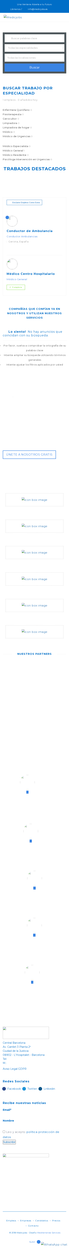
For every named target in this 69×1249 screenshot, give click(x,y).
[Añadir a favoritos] (12, 249)
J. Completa (16, 287)
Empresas (25, 1220)
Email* (7, 1109)
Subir (32, 1241)
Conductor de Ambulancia (30, 231)
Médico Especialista (17, 146)
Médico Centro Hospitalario (31, 274)
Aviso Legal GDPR (14, 1068)
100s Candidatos (18, 563)
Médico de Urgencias (18, 136)
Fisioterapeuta (13, 114)
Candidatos (41, 1220)
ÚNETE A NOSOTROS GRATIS (29, 454)
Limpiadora (11, 123)
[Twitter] (56, 9)
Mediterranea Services (49, 1232)
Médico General (14, 150)
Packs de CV (15, 590)
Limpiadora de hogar (17, 127)
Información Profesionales (26, 537)
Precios (56, 1220)
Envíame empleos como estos (26, 202)
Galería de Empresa (20, 616)
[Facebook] (52, 9)
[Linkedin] (60, 9)
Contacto (33, 1225)
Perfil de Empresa (19, 510)
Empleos (11, 1220)
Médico (9, 131)
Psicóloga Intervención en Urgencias (27, 159)
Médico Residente (16, 154)
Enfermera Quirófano (17, 109)
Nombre (8, 1120)
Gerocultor (11, 118)
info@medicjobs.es (38, 9)
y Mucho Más (15, 642)
